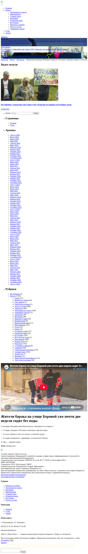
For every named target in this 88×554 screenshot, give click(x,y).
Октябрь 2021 (15, 255)
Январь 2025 (15, 174)
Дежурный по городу (18, 12)
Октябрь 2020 (15, 280)
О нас (8, 31)
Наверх (4, 543)
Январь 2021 (15, 274)
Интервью (14, 18)
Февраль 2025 (15, 172)
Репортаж (18, 344)
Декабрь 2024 (15, 176)
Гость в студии (16, 27)
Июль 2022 (14, 236)
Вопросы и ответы (17, 25)
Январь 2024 (15, 199)
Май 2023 (14, 216)
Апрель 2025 (15, 168)
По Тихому (14, 23)
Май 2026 (14, 141)
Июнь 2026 (14, 139)
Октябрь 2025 (15, 156)
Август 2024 (15, 185)
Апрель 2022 (15, 243)
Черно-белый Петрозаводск (25, 358)
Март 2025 (14, 170)
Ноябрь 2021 (15, 253)
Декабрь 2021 (15, 251)
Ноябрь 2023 (15, 203)
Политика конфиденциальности (13, 475)
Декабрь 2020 (15, 276)
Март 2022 (14, 245)
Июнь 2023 (14, 214)
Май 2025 (14, 166)
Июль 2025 (14, 162)
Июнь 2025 (14, 164)
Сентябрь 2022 (16, 232)
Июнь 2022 (14, 239)
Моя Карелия (15, 14)
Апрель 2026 (15, 143)
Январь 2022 (15, 249)
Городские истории (22, 304)
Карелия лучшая (21, 319)
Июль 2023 (14, 212)
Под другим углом (22, 337)
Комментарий (20, 321)
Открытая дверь (16, 21)
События (18, 348)
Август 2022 (15, 234)
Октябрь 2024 (15, 181)
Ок (12, 540)
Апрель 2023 (15, 218)
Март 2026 (14, 145)
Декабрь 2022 (15, 226)
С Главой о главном (22, 346)
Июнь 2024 (14, 189)
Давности (18, 308)
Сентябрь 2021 (16, 257)
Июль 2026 (14, 137)
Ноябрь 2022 (15, 228)
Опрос (17, 329)
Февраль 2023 (15, 222)
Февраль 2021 (15, 272)
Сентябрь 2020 (16, 282)
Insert (23, 552)
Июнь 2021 (14, 263)
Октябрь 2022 (15, 230)
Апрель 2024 (15, 193)
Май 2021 (14, 265)
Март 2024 (14, 195)
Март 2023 (14, 220)
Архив (8, 33)
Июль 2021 (14, 261)
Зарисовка (19, 315)
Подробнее (5, 540)
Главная (9, 8)
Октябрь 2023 (15, 205)
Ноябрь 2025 (15, 154)
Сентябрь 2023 (16, 207)
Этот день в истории (23, 360)
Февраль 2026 (15, 147)
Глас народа (19, 302)
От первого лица (21, 331)
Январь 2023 (15, 224)
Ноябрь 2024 (15, 178)
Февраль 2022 (15, 247)
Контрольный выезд (22, 323)
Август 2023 (15, 210)
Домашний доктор (17, 29)
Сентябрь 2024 (16, 183)
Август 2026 (15, 135)
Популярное (19, 339)
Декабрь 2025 (15, 152)
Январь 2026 (15, 149)
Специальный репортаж (24, 350)
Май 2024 (14, 191)
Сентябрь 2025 (16, 158)
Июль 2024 (14, 187)
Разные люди (20, 342)
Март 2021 (14, 270)
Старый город (15, 16)
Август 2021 (15, 259)
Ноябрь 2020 (15, 278)
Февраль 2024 (15, 197)
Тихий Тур (19, 354)
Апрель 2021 (15, 268)
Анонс (17, 298)
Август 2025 (15, 160)
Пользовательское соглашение (13, 477)
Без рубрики (15, 294)
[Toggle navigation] (2, 4)
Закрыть (4, 37)
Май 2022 (14, 241)
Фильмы (18, 356)
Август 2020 (15, 284)
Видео (8, 10)
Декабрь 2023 (15, 201)
